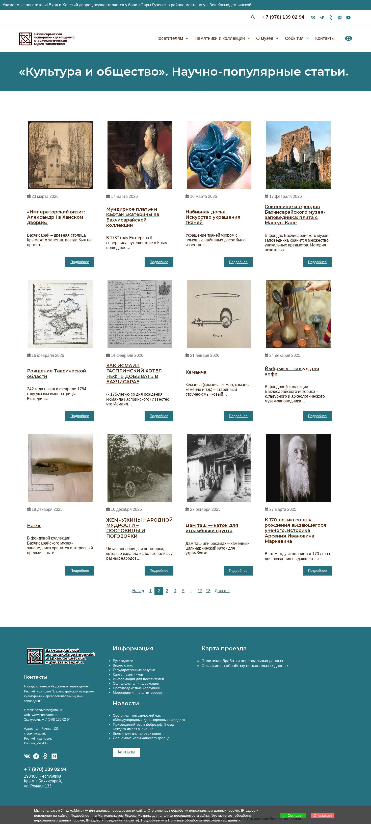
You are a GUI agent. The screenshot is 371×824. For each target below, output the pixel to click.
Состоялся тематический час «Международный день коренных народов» (149, 717)
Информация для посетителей (138, 679)
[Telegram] (36, 756)
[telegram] (322, 17)
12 (200, 591)
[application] (185, 38)
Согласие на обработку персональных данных (244, 665)
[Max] (339, 17)
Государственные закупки (134, 670)
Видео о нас (123, 665)
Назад (138, 591)
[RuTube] (348, 17)
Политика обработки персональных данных (242, 661)
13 (208, 591)
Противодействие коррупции (136, 688)
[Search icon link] (253, 17)
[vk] (313, 17)
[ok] (330, 17)
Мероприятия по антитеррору (138, 692)
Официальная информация (136, 683)
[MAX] (54, 756)
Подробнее (79, 262)
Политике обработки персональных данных (204, 820)
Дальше (222, 591)
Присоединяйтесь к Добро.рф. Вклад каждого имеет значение (143, 726)
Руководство (123, 661)
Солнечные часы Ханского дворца (141, 738)
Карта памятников (128, 674)
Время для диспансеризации (137, 733)
